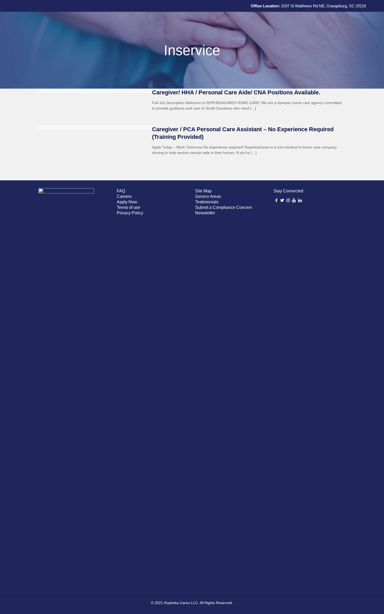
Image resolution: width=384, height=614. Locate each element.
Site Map (203, 191)
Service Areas (208, 196)
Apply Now (127, 202)
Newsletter (205, 213)
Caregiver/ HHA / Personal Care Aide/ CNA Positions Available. (236, 92)
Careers (124, 196)
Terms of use (128, 207)
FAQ (121, 191)
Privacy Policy (130, 213)
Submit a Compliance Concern (223, 207)
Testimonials (206, 202)
